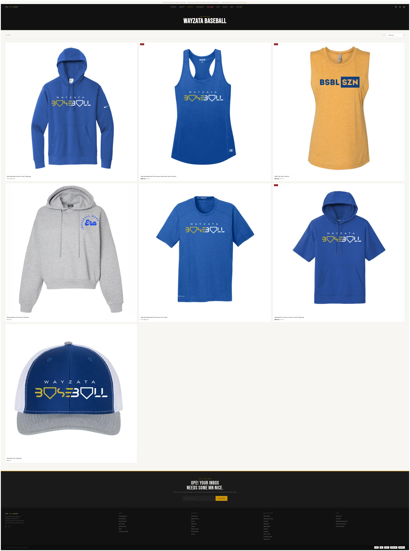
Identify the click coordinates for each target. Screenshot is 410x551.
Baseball (266, 524)
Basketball (267, 526)
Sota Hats (122, 524)
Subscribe (221, 498)
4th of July (267, 534)
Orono (193, 534)
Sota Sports (122, 519)
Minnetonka (194, 531)
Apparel (173, 7)
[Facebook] (9, 526)
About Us (338, 516)
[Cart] (404, 7)
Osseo (193, 526)
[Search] (396, 7)
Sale (231, 7)
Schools (190, 7)
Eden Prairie (195, 529)
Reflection (267, 539)
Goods (225, 7)
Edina (193, 521)
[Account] (400, 7)
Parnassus (200, 7)
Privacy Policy (340, 526)
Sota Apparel (123, 516)
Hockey (266, 521)
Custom (239, 7)
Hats (218, 7)
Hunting (266, 531)
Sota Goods (122, 526)
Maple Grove (195, 519)
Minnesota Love (268, 519)
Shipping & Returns (342, 521)
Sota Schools (123, 521)
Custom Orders (123, 531)
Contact (338, 519)
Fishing (266, 529)
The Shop (11, 7)
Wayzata (194, 524)
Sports (181, 7)
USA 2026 (210, 7)
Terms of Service (341, 524)
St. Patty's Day (268, 536)
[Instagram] (6, 526)
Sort (384, 35)
